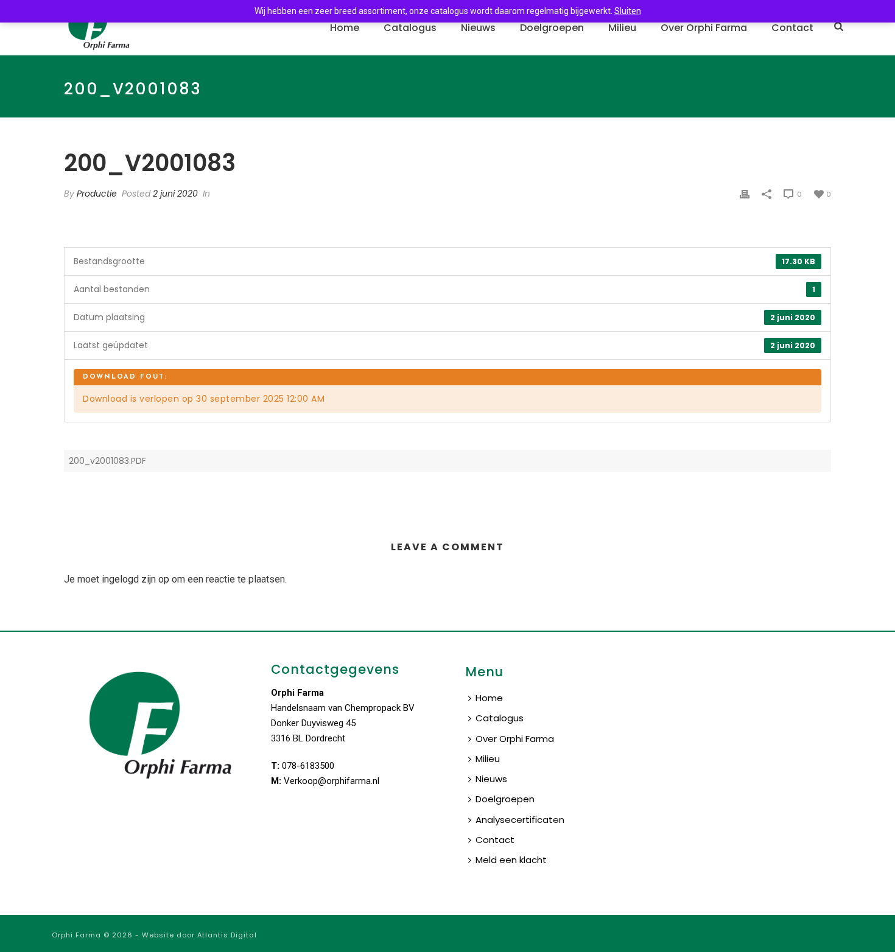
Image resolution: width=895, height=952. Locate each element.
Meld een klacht (511, 859)
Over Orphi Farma (704, 28)
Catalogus (410, 28)
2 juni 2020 (175, 193)
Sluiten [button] (627, 11)
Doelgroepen (552, 28)
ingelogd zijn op (135, 579)
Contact (792, 28)
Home (344, 28)
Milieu (622, 28)
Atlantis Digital (227, 935)
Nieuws (478, 28)
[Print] (744, 194)
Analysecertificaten (520, 819)
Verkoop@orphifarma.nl (331, 780)
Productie (97, 193)
